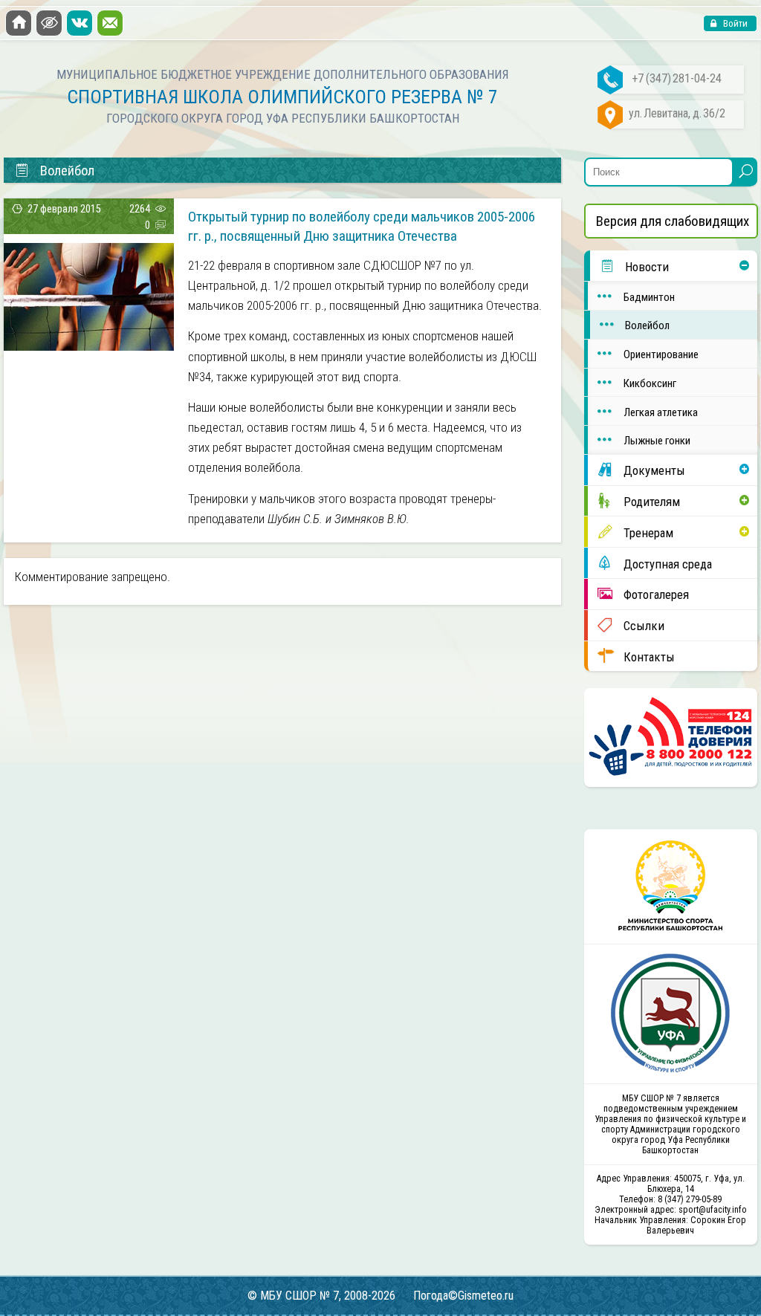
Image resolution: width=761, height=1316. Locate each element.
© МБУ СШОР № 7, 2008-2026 (321, 1296)
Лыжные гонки (657, 440)
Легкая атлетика (661, 412)
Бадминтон (649, 297)
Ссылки (644, 625)
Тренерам (648, 532)
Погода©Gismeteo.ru (463, 1296)
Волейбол (647, 325)
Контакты (649, 656)
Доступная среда (668, 564)
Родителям (652, 501)
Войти (734, 23)
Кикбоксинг (650, 383)
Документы (654, 470)
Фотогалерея (656, 594)
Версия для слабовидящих (672, 221)
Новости (647, 266)
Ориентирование (661, 354)
